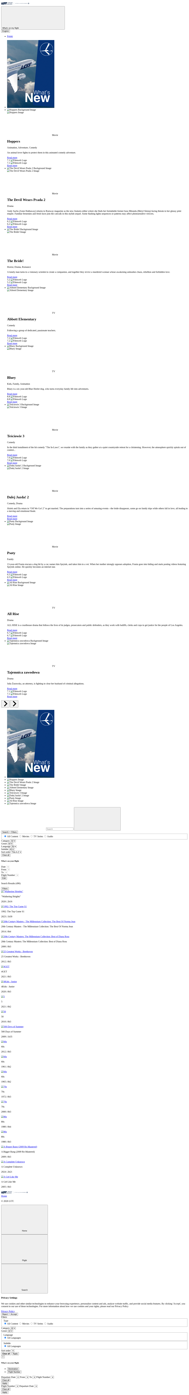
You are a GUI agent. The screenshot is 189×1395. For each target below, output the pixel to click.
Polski (10, 36)
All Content (12, 836)
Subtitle (4, 849)
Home (4, 1196)
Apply (15, 1354)
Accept (14, 1314)
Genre (4, 843)
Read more (12, 157)
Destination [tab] (13, 1369)
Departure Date (8, 1377)
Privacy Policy (8, 1311)
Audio (50, 836)
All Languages (14, 1338)
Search (5, 832)
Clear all (5, 855)
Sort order (5, 852)
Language (5, 846)
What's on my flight (10, 28)
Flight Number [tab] (14, 1372)
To (2, 872)
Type (6, 1320)
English (5, 31)
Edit (4, 878)
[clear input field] (97, 819)
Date (3, 866)
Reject (5, 1314)
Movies (25, 836)
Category (5, 841)
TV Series (38, 836)
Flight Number (8, 875)
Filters (14, 832)
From (3, 869)
